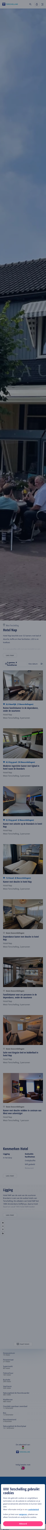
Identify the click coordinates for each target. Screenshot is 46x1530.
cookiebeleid (33, 1509)
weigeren (23, 1514)
